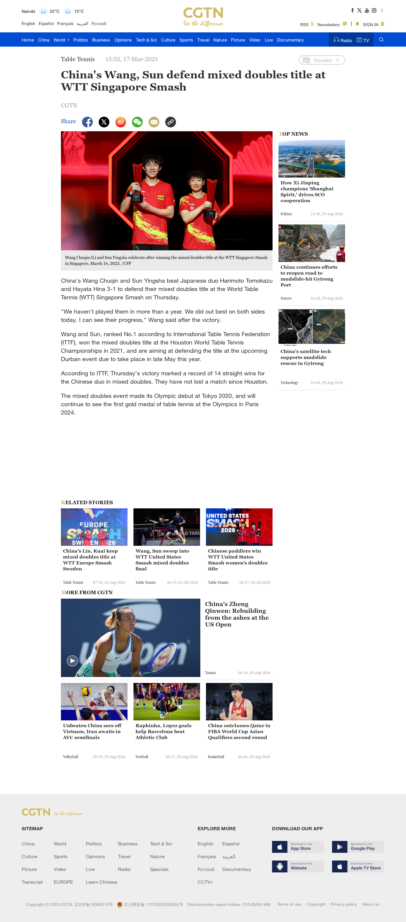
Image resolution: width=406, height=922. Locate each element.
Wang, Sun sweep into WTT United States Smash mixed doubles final (162, 559)
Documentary (290, 39)
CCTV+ (205, 882)
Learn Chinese (101, 882)
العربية (82, 23)
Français (65, 23)
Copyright (316, 904)
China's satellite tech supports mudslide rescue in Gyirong (306, 357)
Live (269, 39)
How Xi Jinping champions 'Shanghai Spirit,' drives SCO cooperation (307, 191)
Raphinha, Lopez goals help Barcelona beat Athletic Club (163, 731)
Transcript (32, 882)
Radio (346, 40)
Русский (99, 23)
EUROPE (63, 882)
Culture (168, 39)
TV (366, 40)
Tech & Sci (146, 39)
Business (101, 39)
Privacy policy (344, 904)
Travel (203, 39)
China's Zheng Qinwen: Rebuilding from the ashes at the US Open (237, 614)
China (43, 39)
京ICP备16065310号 (94, 904)
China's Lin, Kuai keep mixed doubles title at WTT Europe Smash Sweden (90, 559)
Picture (238, 39)
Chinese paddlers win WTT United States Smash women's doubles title (237, 559)
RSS (304, 24)
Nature (220, 39)
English (28, 23)
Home (28, 39)
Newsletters (328, 24)
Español (46, 23)
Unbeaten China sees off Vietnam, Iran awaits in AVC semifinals (92, 731)
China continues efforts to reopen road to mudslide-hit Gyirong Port (309, 275)
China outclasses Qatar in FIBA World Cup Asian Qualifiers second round (239, 731)
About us (371, 904)
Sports (186, 39)
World (59, 39)
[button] (72, 661)
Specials (159, 869)
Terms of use (289, 904)
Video (255, 39)
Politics (80, 39)
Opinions (123, 39)
